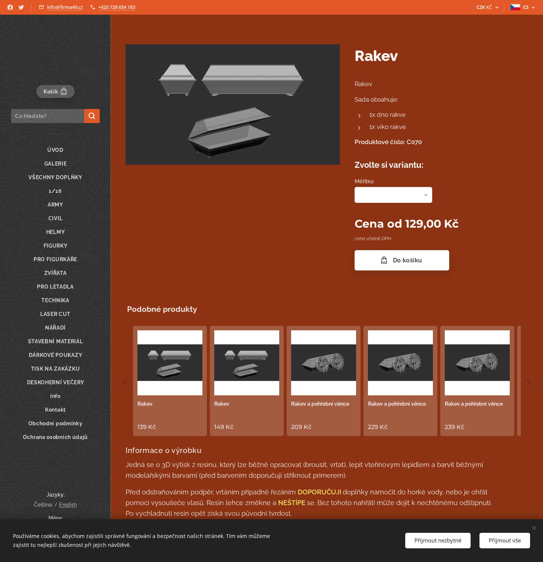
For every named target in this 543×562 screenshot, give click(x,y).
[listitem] (170, 381)
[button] (125, 382)
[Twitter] (21, 7)
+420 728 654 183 (116, 7)
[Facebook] (10, 7)
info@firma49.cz (65, 7)
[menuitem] (55, 150)
